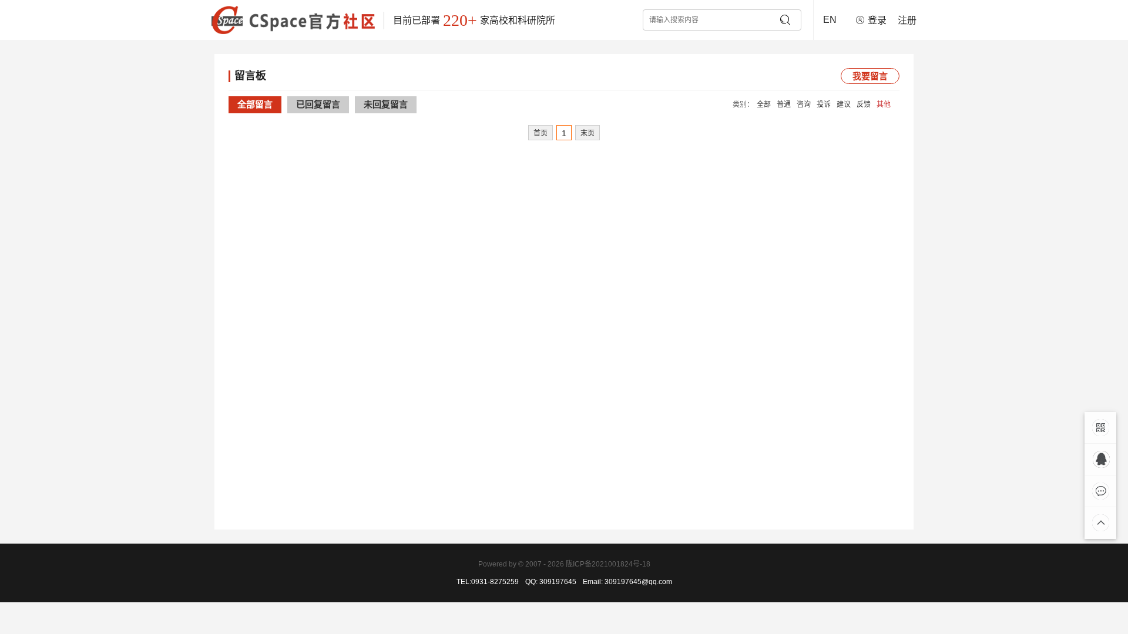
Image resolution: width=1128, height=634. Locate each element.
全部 (764, 104)
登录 (877, 20)
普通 (784, 104)
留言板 (250, 76)
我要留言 (870, 76)
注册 (907, 20)
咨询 (804, 104)
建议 (844, 104)
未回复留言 (386, 104)
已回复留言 (318, 104)
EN (830, 20)
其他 (884, 104)
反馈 (864, 104)
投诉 (824, 104)
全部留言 (255, 104)
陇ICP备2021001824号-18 (608, 564)
